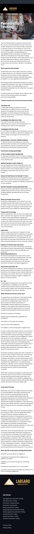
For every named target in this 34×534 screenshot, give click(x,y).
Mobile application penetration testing (13, 509)
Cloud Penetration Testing (10, 514)
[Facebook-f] (14, 2)
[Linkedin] (9, 490)
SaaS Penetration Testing (10, 501)
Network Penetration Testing (11, 507)
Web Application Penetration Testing (13, 498)
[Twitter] (17, 2)
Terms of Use (7, 525)
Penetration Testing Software (11, 503)
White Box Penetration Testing (11, 518)
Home (2, 30)
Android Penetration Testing (10, 516)
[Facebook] (5, 490)
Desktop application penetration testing (14, 512)
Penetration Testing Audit (10, 505)
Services (7, 30)
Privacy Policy (7, 528)
